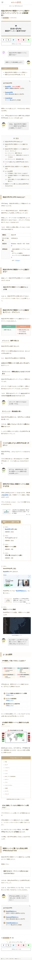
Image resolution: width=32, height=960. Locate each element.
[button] (3, 39)
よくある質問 (9, 171)
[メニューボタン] (2, 2)
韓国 (13, 937)
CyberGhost (8, 98)
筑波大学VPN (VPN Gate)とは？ (14, 141)
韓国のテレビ (5, 17)
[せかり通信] (16, 2)
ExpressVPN (9, 92)
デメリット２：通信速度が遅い (16, 159)
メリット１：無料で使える (15, 153)
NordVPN (8, 86)
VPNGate (17, 260)
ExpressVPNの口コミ (12, 917)
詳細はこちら (9, 695)
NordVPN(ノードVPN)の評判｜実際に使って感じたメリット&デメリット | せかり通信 (21, 600)
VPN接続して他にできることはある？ (18, 173)
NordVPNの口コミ (11, 911)
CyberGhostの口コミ (12, 923)
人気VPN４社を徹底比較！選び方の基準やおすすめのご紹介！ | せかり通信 (20, 511)
